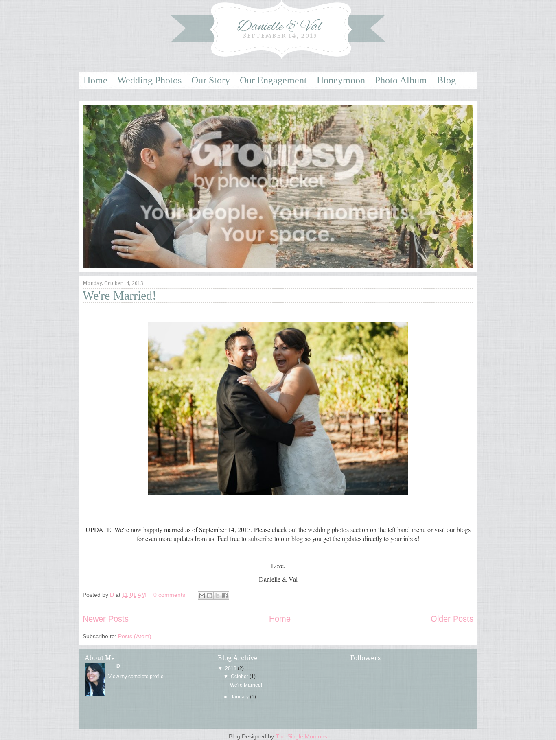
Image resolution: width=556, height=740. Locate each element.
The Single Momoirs (301, 736)
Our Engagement (273, 80)
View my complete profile (136, 676)
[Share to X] (217, 595)
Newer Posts (106, 618)
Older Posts (452, 618)
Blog (446, 80)
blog (297, 538)
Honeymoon (341, 80)
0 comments (169, 594)
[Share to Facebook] (225, 595)
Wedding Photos (149, 80)
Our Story (210, 80)
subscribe (260, 538)
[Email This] (202, 595)
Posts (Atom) (134, 636)
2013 (230, 668)
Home (95, 80)
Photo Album (401, 80)
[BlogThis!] (210, 595)
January (240, 697)
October (239, 676)
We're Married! (119, 295)
